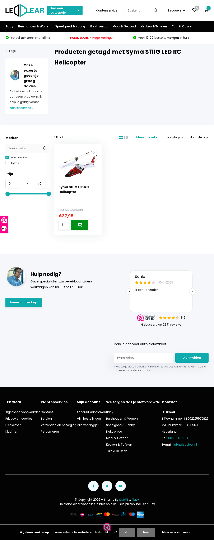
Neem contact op (23, 302)
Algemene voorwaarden (23, 412)
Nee (146, 532)
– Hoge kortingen (92, 38)
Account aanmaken (91, 412)
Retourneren (50, 431)
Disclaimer (13, 425)
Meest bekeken (147, 137)
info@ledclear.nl (185, 444)
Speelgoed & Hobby (70, 26)
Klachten (11, 431)
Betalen (46, 418)
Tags (12, 51)
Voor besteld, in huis (163, 38)
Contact (47, 412)
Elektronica (99, 26)
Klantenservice (106, 10)
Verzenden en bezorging (58, 425)
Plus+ (135, 499)
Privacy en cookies (18, 418)
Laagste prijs (175, 137)
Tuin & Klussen (183, 26)
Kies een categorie (58, 10)
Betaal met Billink (30, 38)
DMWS (124, 499)
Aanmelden (192, 358)
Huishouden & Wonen (34, 26)
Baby (9, 26)
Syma (14, 163)
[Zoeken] (156, 10)
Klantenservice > (22, 108)
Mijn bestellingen (89, 418)
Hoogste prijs (199, 137)
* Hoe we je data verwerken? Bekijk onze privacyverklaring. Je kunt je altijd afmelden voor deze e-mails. (160, 368)
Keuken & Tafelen (154, 26)
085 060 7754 (178, 438)
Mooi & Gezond (124, 26)
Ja (127, 532)
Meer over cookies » (176, 532)
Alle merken (19, 157)
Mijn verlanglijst (88, 425)
